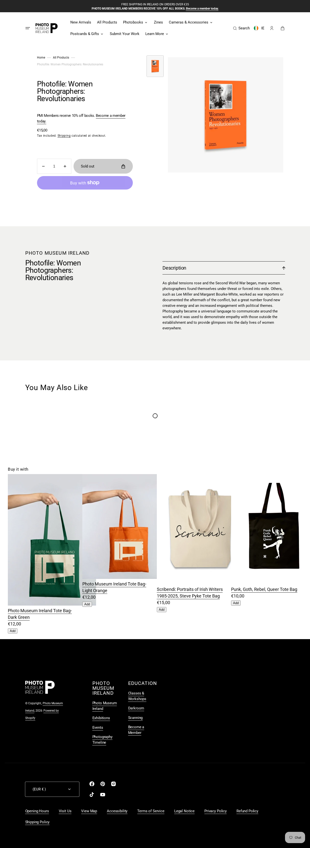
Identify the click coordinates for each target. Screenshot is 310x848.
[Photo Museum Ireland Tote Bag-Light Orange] (126, 577)
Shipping (64, 135)
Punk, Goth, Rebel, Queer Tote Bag (264, 589)
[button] (241, 28)
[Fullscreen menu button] (27, 28)
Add (12, 631)
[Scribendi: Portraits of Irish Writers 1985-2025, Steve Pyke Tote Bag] (201, 582)
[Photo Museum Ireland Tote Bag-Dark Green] (52, 604)
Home (41, 57)
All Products (61, 57)
